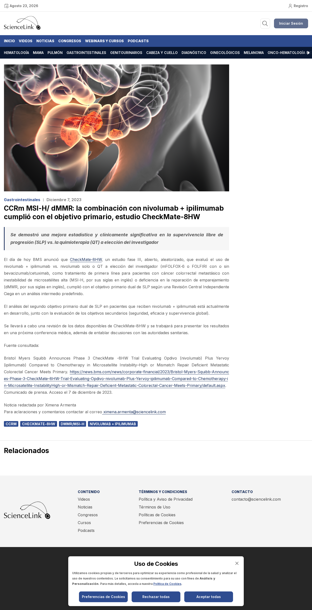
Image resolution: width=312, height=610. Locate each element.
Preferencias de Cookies (161, 522)
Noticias (45, 41)
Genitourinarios (126, 53)
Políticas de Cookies (157, 514)
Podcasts (138, 41)
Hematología (16, 53)
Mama (38, 53)
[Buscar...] (265, 24)
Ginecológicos (225, 53)
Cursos (84, 522)
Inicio (9, 41)
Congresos (69, 41)
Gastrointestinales (86, 53)
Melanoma (254, 53)
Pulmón (55, 53)
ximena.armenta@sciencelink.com (134, 411)
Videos (25, 41)
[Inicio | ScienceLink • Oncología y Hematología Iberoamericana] (22, 28)
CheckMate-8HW (86, 259)
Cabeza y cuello (162, 53)
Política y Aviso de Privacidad (166, 499)
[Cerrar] (237, 563)
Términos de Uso (154, 507)
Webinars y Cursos (104, 41)
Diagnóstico (194, 53)
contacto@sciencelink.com (256, 499)
